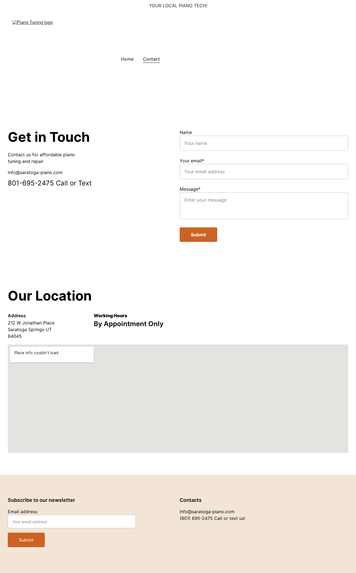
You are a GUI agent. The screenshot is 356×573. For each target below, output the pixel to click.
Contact (151, 59)
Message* (190, 189)
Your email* (192, 160)
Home (127, 59)
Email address (22, 511)
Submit (198, 234)
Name (186, 132)
